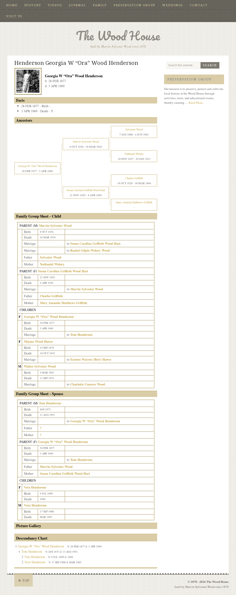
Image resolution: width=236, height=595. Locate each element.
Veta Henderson (35, 487)
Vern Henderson (35, 505)
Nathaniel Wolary (52, 264)
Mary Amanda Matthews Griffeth (63, 302)
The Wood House (118, 36)
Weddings (172, 5)
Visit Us (14, 16)
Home (12, 5)
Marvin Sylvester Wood (55, 225)
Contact (199, 5)
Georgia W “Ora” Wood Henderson (49, 316)
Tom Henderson (50, 403)
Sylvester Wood (50, 257)
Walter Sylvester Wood (40, 366)
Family (100, 5)
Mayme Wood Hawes (38, 341)
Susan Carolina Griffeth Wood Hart (63, 271)
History (32, 5)
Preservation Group (134, 5)
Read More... (197, 103)
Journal (77, 5)
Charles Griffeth (51, 295)
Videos (55, 5)
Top (26, 580)
